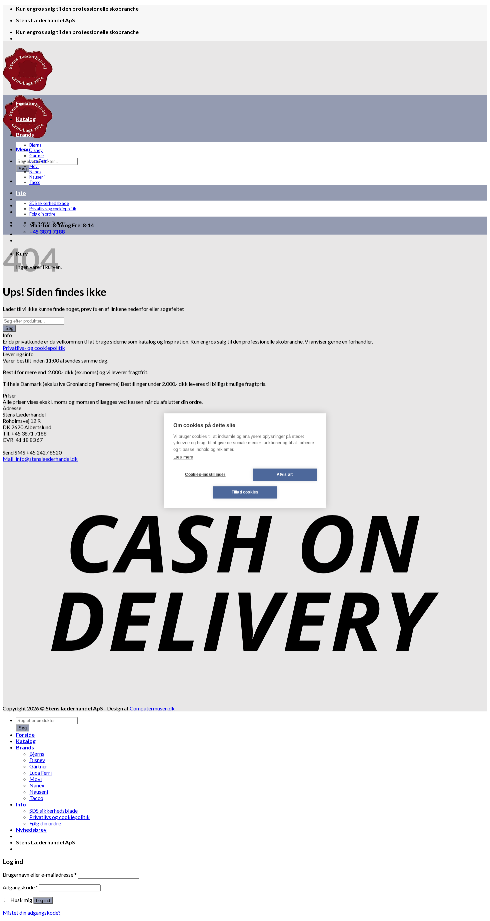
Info (21, 193)
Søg (23, 168)
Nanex (35, 171)
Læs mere (183, 457)
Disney (36, 150)
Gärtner (36, 155)
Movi (34, 166)
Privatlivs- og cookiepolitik (34, 348)
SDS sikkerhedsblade (49, 203)
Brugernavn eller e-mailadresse (40, 874)
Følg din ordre (42, 214)
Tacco (34, 182)
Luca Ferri (38, 161)
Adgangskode (20, 887)
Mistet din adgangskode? (32, 912)
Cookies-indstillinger (205, 474)
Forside (25, 103)
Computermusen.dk (152, 708)
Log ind (43, 900)
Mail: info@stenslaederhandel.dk (40, 459)
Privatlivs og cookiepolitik (52, 208)
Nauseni (37, 177)
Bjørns (35, 145)
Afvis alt (285, 474)
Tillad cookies (245, 492)
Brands (25, 134)
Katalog (26, 119)
